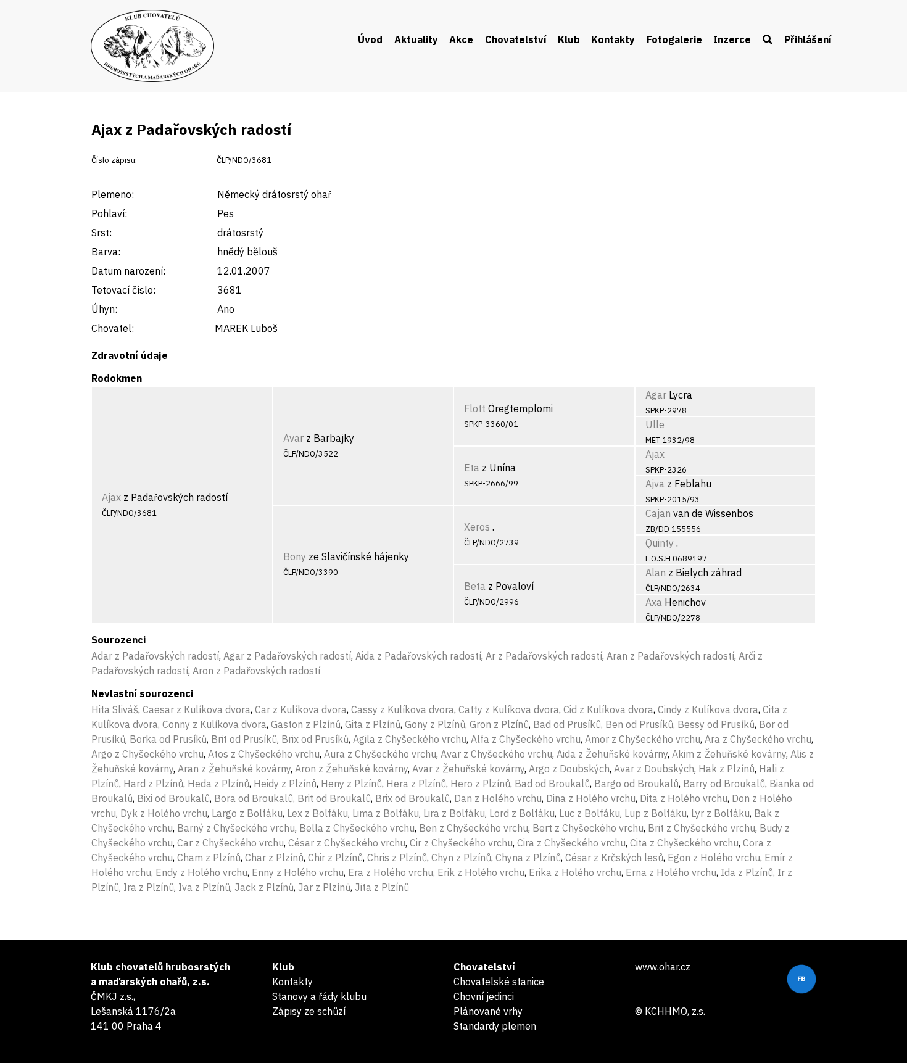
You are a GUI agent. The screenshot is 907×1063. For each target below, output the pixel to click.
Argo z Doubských (569, 769)
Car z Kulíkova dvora (301, 709)
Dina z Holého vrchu (591, 798)
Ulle (655, 424)
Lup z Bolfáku (655, 813)
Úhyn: (104, 309)
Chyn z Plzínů (461, 857)
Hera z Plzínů (416, 783)
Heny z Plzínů (351, 783)
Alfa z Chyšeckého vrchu (526, 739)
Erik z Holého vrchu (480, 872)
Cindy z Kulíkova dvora (708, 709)
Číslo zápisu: (114, 160)
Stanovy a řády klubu (319, 996)
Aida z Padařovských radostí (418, 656)
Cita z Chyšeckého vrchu (684, 843)
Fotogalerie (674, 39)
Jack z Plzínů (264, 887)
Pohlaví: (109, 213)
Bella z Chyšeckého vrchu (357, 828)
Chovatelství (516, 39)
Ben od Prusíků (639, 724)
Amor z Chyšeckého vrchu (642, 739)
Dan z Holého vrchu (498, 798)
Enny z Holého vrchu (298, 872)
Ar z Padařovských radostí (544, 656)
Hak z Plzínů (726, 769)
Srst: (101, 232)
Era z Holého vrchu (390, 872)
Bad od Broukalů (552, 783)
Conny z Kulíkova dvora (214, 724)
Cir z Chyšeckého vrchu (461, 843)
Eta (471, 467)
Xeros (477, 527)
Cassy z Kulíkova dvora (402, 709)
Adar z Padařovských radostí (155, 656)
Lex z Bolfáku (317, 813)
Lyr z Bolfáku (720, 813)
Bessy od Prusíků (716, 724)
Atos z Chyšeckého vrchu (264, 754)
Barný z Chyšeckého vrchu (236, 828)
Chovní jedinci (484, 996)
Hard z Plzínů (153, 783)
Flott (475, 408)
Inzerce (732, 39)
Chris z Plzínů (397, 857)
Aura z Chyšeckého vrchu (380, 754)
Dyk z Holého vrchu (163, 813)
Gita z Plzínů (372, 724)
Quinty (659, 543)
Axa (653, 602)
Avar (293, 438)
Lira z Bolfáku (454, 813)
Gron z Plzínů (499, 724)
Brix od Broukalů (412, 798)
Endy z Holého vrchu (201, 872)
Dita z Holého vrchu (683, 798)
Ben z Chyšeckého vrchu (473, 828)
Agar (655, 395)
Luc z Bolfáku (589, 813)
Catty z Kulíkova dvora (508, 709)
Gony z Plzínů (435, 724)
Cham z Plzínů (209, 857)
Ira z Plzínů (148, 887)
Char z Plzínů (274, 857)
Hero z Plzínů (480, 783)
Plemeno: (112, 194)
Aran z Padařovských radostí (670, 656)
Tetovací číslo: (123, 290)
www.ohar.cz (662, 967)
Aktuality (416, 39)
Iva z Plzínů (204, 887)
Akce (461, 39)
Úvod (370, 39)
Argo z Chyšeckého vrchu (147, 754)
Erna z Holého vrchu (671, 872)
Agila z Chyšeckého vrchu (409, 739)
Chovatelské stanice (499, 981)
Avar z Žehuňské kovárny (468, 769)
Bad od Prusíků (567, 724)
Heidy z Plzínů (285, 783)
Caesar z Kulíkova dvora (197, 709)
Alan (655, 572)
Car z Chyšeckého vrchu (230, 843)
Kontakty (613, 39)
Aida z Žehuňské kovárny (612, 754)
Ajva (655, 484)
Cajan (658, 513)
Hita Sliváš (114, 709)
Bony (294, 556)
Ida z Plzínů (747, 872)
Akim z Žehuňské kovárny (729, 754)
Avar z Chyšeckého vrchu (496, 754)
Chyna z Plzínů (528, 857)
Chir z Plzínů (335, 857)
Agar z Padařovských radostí (287, 656)
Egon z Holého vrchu (714, 857)
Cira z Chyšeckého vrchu (571, 843)
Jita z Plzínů (382, 887)
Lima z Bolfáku (385, 813)
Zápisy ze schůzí (309, 1011)
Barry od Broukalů (724, 783)
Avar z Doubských (654, 769)
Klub (569, 39)
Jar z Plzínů (324, 887)
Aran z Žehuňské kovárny (234, 769)
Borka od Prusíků (168, 739)
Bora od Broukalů (253, 798)
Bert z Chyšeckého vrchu (588, 828)
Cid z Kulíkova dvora (608, 709)
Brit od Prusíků (244, 739)
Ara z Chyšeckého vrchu (758, 739)
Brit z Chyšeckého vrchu (701, 828)
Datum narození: (128, 271)
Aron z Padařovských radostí (256, 670)
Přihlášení (808, 39)
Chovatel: (112, 328)
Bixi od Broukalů (173, 798)
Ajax (111, 497)
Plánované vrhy (488, 1011)
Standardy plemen (495, 1026)
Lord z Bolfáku (522, 813)
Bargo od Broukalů (636, 783)
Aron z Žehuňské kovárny (351, 769)
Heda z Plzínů (218, 783)
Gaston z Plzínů (306, 724)
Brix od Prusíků (315, 739)
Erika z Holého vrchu (575, 872)
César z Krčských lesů (614, 857)
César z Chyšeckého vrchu (346, 843)
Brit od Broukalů (334, 798)
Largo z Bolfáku (247, 813)
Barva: (105, 252)
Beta (475, 586)
